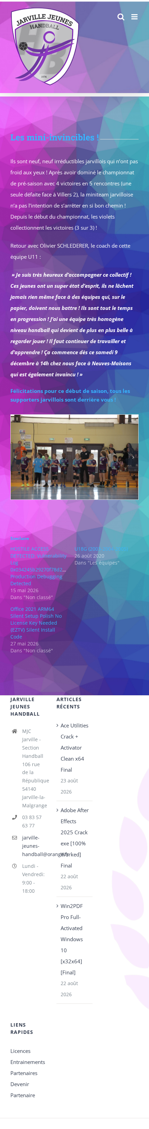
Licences (20, 1050)
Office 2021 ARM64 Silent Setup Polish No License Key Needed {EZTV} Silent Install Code (36, 623)
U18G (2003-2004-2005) (101, 548)
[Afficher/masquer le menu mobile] (135, 16)
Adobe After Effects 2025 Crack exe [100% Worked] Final (75, 838)
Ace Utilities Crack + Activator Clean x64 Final (74, 747)
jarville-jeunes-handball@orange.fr (34, 845)
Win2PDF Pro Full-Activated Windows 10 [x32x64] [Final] (72, 939)
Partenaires (23, 1073)
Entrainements (27, 1061)
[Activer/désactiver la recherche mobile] (120, 16)
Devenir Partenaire (22, 1090)
